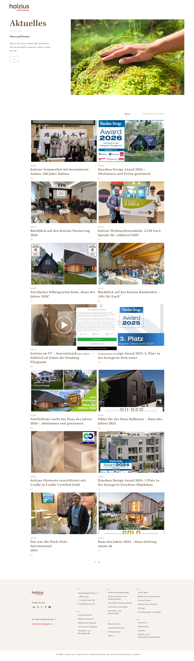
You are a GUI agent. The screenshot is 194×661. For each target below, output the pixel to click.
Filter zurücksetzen (153, 114)
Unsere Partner (144, 600)
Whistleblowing (98, 654)
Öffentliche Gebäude (87, 623)
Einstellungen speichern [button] (97, 344)
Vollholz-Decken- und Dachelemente (117, 597)
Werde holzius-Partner (147, 604)
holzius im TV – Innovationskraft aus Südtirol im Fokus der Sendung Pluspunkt (59, 358)
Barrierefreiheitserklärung (119, 654)
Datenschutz (143, 627)
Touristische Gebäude (87, 627)
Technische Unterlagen (118, 607)
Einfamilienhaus (85, 615)
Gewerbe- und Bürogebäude (84, 632)
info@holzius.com (100, 5)
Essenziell (84, 334)
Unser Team (143, 592)
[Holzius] (19, 7)
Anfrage (141, 608)
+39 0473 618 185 (71, 5)
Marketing (110, 334)
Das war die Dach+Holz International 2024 (48, 546)
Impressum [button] (105, 351)
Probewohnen (114, 632)
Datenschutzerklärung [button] (98, 351)
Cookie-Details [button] (90, 351)
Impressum (142, 623)
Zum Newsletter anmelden (149, 612)
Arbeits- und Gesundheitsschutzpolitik (149, 635)
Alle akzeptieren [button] (97, 339)
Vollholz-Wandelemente (118, 592)
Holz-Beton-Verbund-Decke (120, 603)
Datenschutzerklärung (92, 329)
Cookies (141, 631)
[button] (127, 113)
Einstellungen (83, 330)
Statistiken (97, 334)
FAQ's (110, 636)
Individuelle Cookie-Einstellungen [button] (97, 348)
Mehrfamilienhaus (86, 619)
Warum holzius (114, 624)
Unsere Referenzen (116, 628)
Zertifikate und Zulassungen (114, 612)
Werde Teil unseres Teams (149, 596)
